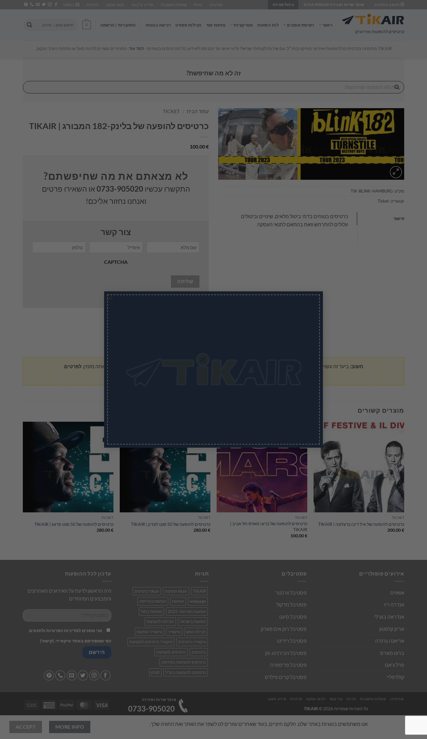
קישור (178, 393)
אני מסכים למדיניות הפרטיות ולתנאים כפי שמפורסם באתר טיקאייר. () (190, 388)
